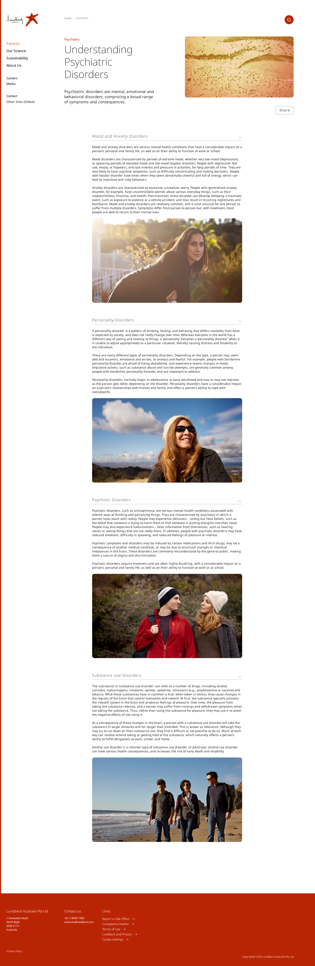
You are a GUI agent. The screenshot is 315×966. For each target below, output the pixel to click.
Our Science (16, 50)
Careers (12, 78)
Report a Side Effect (115, 918)
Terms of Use (111, 929)
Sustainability (17, 58)
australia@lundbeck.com (79, 922)
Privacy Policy (14, 951)
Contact (12, 96)
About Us (13, 65)
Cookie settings (112, 939)
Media (10, 84)
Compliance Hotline (115, 923)
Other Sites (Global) (20, 102)
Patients (13, 43)
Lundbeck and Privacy (117, 934)
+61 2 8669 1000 (74, 918)
